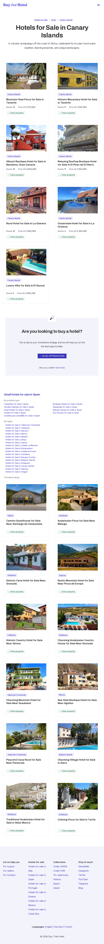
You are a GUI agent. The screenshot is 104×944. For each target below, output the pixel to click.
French (68, 926)
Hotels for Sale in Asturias (16, 469)
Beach (56, 883)
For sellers (8, 870)
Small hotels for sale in (18, 394)
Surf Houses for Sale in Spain (66, 413)
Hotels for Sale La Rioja (15, 439)
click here (59, 368)
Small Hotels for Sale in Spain (17, 410)
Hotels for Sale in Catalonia (17, 428)
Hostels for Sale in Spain (15, 413)
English (48, 926)
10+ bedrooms (60, 875)
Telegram (83, 883)
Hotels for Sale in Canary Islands (19, 466)
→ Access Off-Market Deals (52, 356)
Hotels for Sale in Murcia (16, 434)
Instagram (83, 870)
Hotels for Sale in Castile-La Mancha (21, 445)
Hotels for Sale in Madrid (16, 436)
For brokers (9, 875)
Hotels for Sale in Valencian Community (22, 425)
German (58, 926)
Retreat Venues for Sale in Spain (67, 410)
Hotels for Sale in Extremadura (18, 448)
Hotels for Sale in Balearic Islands (20, 460)
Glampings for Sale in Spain (65, 407)
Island (56, 888)
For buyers (8, 866)
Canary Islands (66, 20)
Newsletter (84, 866)
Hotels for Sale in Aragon (16, 472)
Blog (80, 888)
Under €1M (59, 870)
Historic (57, 879)
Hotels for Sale (41, 20)
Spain (53, 20)
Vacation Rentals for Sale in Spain (19, 407)
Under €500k (60, 866)
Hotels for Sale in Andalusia (17, 463)
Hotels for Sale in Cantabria (17, 454)
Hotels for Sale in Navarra (16, 431)
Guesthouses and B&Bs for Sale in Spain (22, 416)
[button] (99, 5)
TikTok (81, 875)
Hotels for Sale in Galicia (16, 442)
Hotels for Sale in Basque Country (20, 457)
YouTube (83, 879)
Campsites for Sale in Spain (16, 404)
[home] (15, 5)
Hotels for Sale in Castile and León (20, 451)
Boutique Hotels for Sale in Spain (67, 404)
